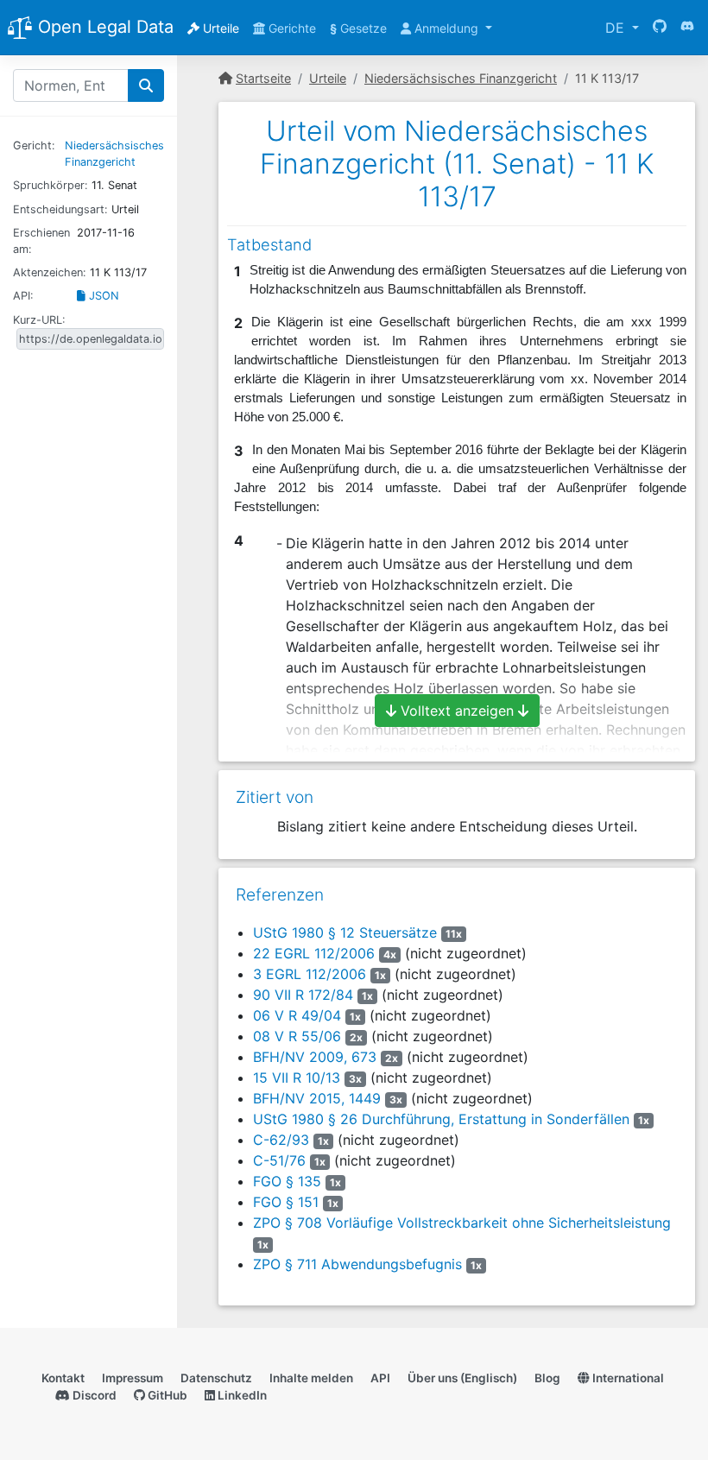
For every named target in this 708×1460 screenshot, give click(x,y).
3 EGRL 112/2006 (309, 974)
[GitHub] (659, 27)
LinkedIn (241, 1395)
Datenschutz (216, 1378)
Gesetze (358, 28)
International (627, 1378)
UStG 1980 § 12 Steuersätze (345, 932)
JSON (102, 295)
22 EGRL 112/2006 (314, 953)
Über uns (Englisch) (462, 1378)
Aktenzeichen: (49, 272)
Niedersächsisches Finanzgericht (460, 78)
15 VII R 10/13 (296, 1077)
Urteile (219, 28)
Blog (547, 1378)
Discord (93, 1395)
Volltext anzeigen (457, 710)
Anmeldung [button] (446, 28)
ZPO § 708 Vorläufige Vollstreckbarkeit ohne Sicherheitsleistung (462, 1222)
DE (617, 27)
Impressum (132, 1378)
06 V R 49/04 (297, 1015)
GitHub (166, 1395)
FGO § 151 (286, 1201)
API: (23, 295)
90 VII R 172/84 (303, 994)
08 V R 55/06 (297, 1036)
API (380, 1378)
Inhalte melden (311, 1378)
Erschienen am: (41, 241)
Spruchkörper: (50, 185)
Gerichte (290, 28)
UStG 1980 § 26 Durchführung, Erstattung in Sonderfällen (441, 1119)
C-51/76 (279, 1160)
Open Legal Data (103, 26)
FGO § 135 (287, 1181)
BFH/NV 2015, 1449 (317, 1098)
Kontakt (63, 1378)
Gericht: (34, 145)
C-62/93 (281, 1139)
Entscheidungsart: (60, 209)
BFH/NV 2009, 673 (314, 1056)
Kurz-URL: (39, 319)
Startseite (263, 78)
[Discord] (687, 27)
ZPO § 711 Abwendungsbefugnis (357, 1264)
